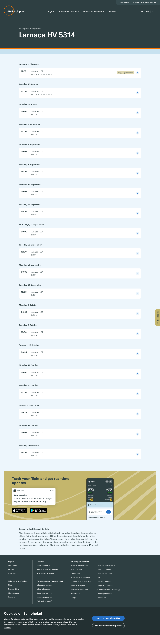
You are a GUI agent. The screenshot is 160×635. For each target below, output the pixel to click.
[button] (157, 317)
